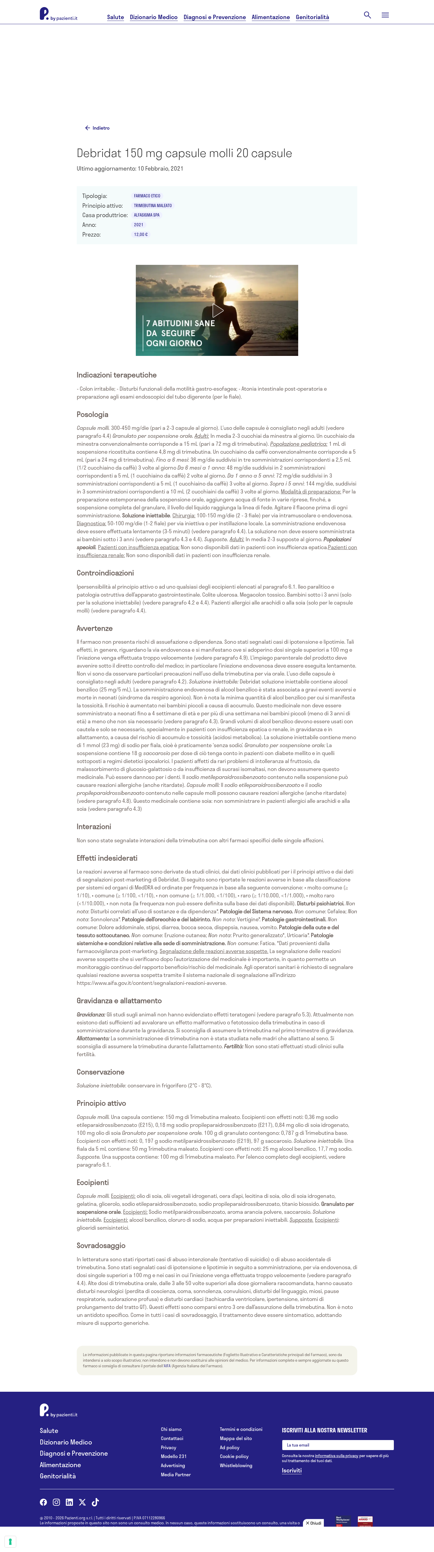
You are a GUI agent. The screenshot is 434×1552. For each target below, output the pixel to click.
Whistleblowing (236, 1465)
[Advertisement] (276, 73)
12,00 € (141, 234)
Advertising (173, 1465)
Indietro (101, 128)
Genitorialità (312, 17)
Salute (115, 17)
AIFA (167, 1366)
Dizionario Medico (154, 17)
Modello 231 (174, 1456)
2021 (138, 225)
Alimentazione (271, 17)
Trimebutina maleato (153, 205)
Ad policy (229, 1447)
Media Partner (176, 1475)
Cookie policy (234, 1456)
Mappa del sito (236, 1438)
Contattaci (172, 1438)
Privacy (168, 1447)
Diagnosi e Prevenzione (215, 17)
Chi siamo (171, 1429)
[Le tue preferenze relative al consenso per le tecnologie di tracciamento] (10, 1541)
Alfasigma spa (146, 215)
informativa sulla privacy (336, 1456)
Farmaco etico (147, 196)
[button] (217, 310)
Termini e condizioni (241, 1429)
